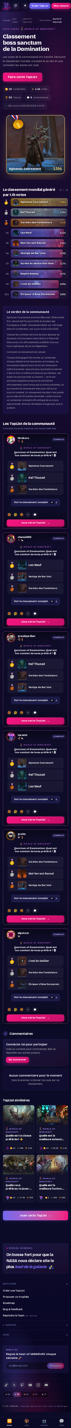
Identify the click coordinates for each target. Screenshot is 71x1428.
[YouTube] (30, 1385)
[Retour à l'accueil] (7, 6)
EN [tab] (9, 1394)
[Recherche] (25, 6)
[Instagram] (38, 1385)
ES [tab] (27, 1394)
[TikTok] (6, 1385)
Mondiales (45, 20)
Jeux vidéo (15, 20)
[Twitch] (22, 1385)
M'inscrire (56, 1366)
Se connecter (17, 1059)
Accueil (6, 20)
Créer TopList (40, 6)
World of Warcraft (27, 20)
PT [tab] (36, 1394)
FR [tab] (18, 1394)
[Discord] (46, 1385)
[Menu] (15, 6)
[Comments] (35, 514)
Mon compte (61, 6)
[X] (14, 1385)
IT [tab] (45, 1394)
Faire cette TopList (22, 77)
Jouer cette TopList (35, 1215)
